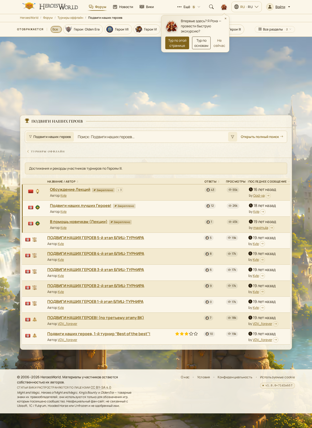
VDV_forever (67, 323)
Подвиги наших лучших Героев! (80, 205)
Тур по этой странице (177, 43)
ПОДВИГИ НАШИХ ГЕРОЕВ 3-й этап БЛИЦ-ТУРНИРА (95, 269)
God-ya (259, 195)
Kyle (63, 195)
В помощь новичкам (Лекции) (78, 221)
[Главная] (49, 6)
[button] (278, 6)
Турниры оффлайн (70, 18)
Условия (203, 377)
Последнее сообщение (267, 181)
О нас (185, 377)
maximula (260, 227)
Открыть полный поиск (260, 136)
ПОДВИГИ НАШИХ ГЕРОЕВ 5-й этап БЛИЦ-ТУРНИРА (95, 237)
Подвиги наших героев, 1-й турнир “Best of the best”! (98, 333)
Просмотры (235, 181)
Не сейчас (219, 43)
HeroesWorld (29, 18)
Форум (48, 18)
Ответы (211, 181)
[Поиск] (211, 6)
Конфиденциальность (235, 377)
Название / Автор (61, 181)
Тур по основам (201, 43)
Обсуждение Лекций (70, 189)
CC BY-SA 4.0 (101, 387)
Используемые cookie (277, 377)
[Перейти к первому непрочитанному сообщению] (268, 195)
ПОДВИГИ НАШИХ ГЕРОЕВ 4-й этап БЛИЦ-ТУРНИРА (95, 253)
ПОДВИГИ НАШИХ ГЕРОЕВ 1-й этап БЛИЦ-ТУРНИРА (95, 301)
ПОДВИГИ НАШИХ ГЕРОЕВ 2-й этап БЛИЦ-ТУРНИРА (95, 285)
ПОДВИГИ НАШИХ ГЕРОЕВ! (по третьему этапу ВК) (95, 317)
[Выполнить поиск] (232, 137)
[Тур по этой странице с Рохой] (224, 6)
